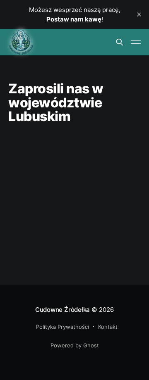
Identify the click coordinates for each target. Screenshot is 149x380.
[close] (139, 14)
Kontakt (108, 326)
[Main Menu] (136, 42)
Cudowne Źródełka (62, 310)
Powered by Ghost (74, 345)
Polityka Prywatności (62, 326)
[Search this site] (119, 42)
